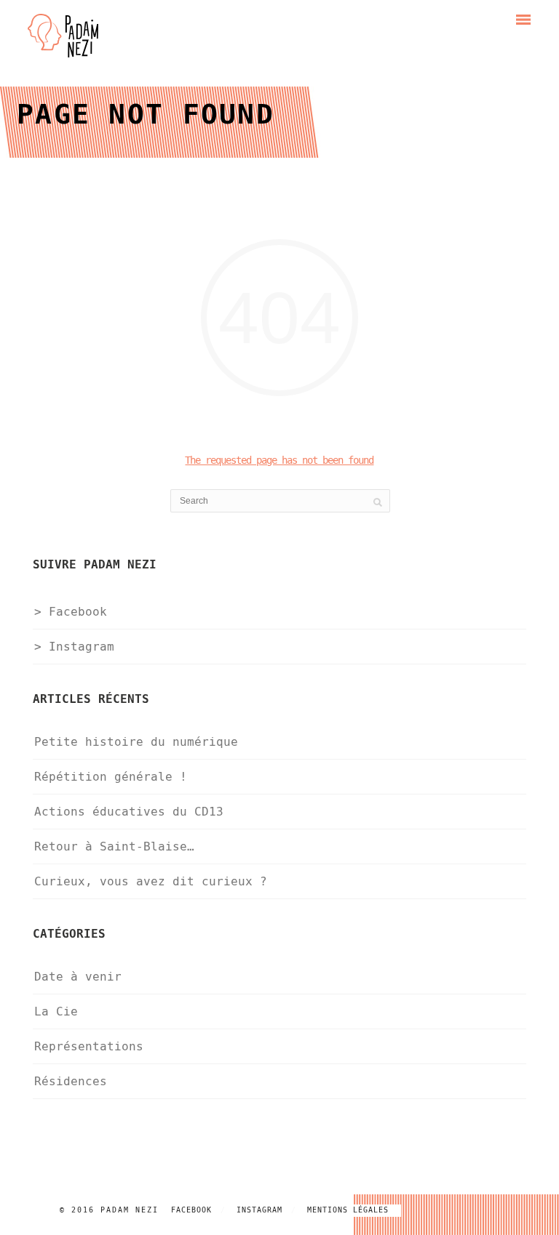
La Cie (56, 1011)
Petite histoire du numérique (136, 741)
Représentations (88, 1046)
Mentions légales (348, 1210)
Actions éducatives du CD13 (128, 811)
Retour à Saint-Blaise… (114, 846)
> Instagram (74, 646)
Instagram (259, 1210)
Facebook (191, 1210)
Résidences (70, 1081)
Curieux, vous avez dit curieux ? (150, 881)
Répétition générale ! (110, 776)
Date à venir (78, 976)
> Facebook (70, 611)
